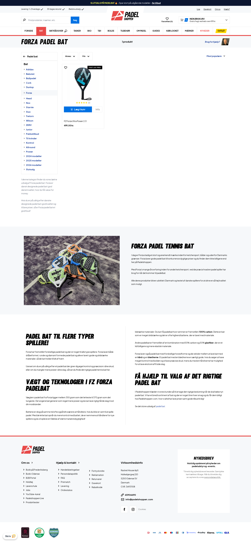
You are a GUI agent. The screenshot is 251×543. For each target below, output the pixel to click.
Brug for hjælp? (212, 41)
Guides (156, 31)
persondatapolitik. (212, 477)
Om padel (141, 31)
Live (198, 9)
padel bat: (160, 406)
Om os (217, 9)
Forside (29, 31)
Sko (89, 31)
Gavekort (207, 9)
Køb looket (172, 31)
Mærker (189, 31)
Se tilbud (156, 3)
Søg (75, 20)
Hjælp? (227, 9)
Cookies (142, 509)
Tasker (77, 31)
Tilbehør (125, 31)
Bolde (111, 31)
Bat (41, 31)
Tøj (99, 31)
